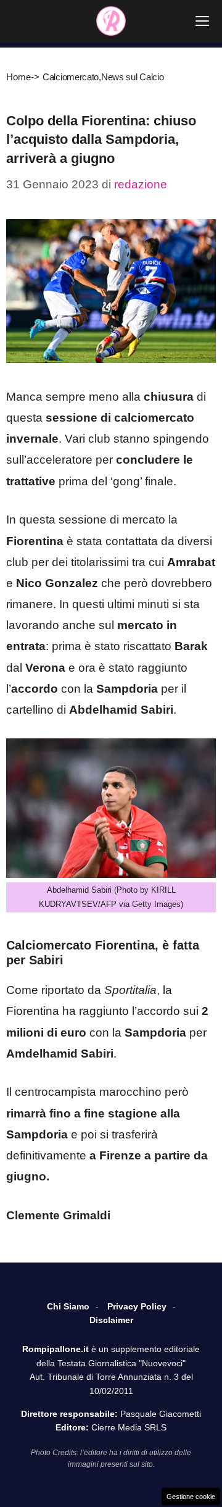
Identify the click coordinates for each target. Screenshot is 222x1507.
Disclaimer (111, 1320)
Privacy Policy (136, 1306)
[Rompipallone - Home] (111, 21)
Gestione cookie (190, 1496)
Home (18, 77)
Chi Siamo (68, 1306)
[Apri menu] (202, 21)
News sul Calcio (132, 77)
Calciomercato (71, 77)
